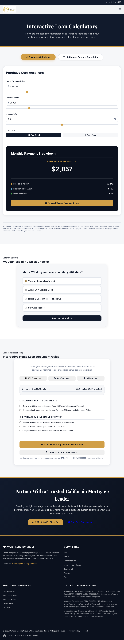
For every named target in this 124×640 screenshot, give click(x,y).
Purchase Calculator (39, 57)
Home (66, 553)
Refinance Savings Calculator (82, 57)
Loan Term (10, 130)
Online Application (10, 591)
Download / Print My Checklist (63, 452)
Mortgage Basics (9, 600)
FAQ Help (6, 608)
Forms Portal (8, 604)
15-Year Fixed (90, 135)
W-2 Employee (34, 378)
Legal (86, 631)
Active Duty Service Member (41, 290)
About (66, 557)
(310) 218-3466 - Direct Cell (47, 522)
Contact (67, 573)
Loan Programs (70, 561)
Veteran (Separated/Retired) (42, 281)
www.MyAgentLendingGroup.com (24, 564)
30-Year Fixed (34, 135)
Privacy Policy (74, 631)
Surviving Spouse (36, 308)
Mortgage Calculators (72, 565)
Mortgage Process (10, 596)
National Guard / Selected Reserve (44, 299)
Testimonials (69, 569)
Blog (65, 577)
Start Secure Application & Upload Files (63, 444)
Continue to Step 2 (60, 318)
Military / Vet (92, 378)
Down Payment (12, 98)
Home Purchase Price (15, 81)
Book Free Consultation (81, 522)
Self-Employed (63, 378)
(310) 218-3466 (114, 2)
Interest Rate (11, 114)
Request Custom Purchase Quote (63, 203)
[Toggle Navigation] (120, 9)
